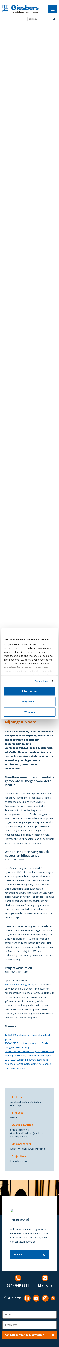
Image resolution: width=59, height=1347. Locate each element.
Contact (17, 1254)
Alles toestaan (29, 691)
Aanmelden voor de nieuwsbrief (24, 1334)
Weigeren (29, 712)
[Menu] (52, 9)
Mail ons (45, 1285)
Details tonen (42, 681)
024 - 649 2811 (18, 1285)
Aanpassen (28, 701)
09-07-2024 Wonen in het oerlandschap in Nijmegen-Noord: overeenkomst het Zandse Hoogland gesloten (28, 1063)
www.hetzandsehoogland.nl (19, 984)
